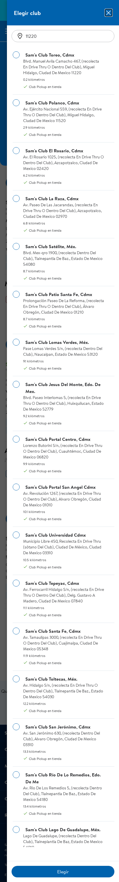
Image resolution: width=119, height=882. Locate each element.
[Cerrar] (108, 12)
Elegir (63, 871)
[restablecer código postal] (19, 36)
